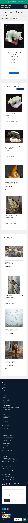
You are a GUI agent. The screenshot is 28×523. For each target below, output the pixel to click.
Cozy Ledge (8, 262)
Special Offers (5, 397)
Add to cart (14, 210)
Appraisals (4, 387)
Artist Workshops (6, 427)
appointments (5, 470)
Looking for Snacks (10, 113)
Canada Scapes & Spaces (7, 437)
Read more (14, 108)
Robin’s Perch (8, 295)
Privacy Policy (5, 417)
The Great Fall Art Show (7, 438)
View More (20, 89)
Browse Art (4, 384)
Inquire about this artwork (14, 67)
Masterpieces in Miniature (8, 434)
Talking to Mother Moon (11, 182)
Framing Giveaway (6, 400)
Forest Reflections (10, 361)
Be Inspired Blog (5, 445)
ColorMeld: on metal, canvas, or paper (10, 407)
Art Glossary (5, 428)
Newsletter (4, 452)
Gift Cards (4, 413)
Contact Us (17, 3)
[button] (25, 6)
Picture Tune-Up (5, 399)
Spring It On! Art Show (7, 435)
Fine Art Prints (5, 390)
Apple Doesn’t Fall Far (11, 215)
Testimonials (5, 448)
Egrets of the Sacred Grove (12, 329)
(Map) (15, 459)
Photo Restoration (6, 409)
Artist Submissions (6, 416)
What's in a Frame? (6, 425)
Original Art (4, 388)
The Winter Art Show (6, 440)
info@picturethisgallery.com (11, 479)
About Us (4, 447)
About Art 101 (5, 423)
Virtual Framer (5, 402)
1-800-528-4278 (18, 1)
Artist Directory (5, 385)
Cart (10, 3)
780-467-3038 (9, 1)
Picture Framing (5, 395)
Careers (4, 414)
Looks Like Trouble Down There (10, 148)
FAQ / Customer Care (7, 450)
